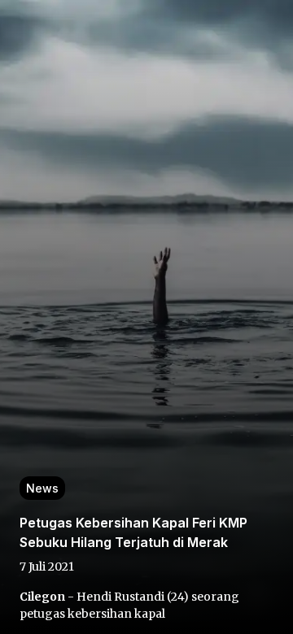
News (42, 488)
